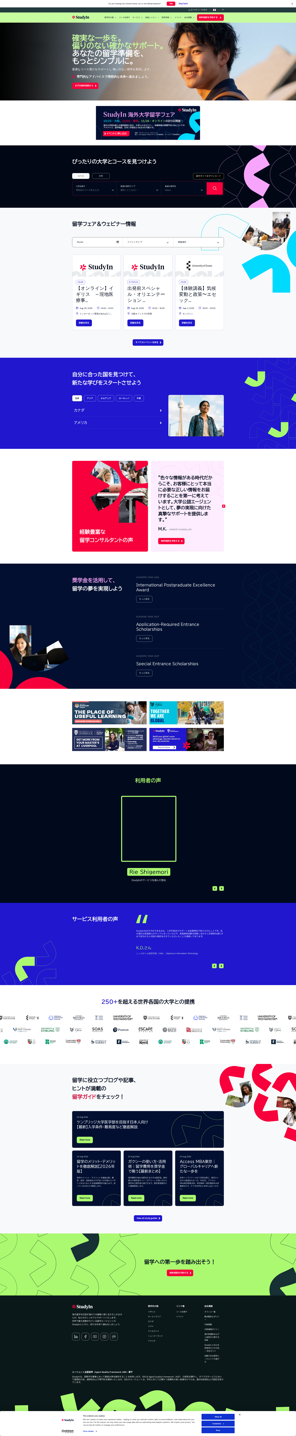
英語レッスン (150, 17)
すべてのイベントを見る (147, 342)
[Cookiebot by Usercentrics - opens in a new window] (68, 1431)
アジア (90, 398)
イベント (178, 17)
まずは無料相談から (84, 85)
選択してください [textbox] (128, 190)
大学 (101, 176)
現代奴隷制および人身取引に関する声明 (211, 1337)
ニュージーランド (155, 1336)
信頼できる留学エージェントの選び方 (211, 1359)
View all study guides (147, 1218)
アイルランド (153, 1331)
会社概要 (188, 17)
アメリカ (151, 1341)
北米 (77, 398)
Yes (171, 3)
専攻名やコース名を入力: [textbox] (87, 190)
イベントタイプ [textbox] (134, 242)
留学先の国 (109, 17)
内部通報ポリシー (211, 1329)
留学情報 (165, 17)
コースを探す (124, 17)
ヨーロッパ (124, 398)
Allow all (218, 1417)
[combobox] (94, 190)
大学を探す (80, 186)
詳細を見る (84, 322)
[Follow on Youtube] (95, 1336)
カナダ (151, 1321)
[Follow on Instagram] (104, 1336)
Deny (218, 1430)
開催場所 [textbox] (182, 242)
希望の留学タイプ (127, 186)
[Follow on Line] (114, 1336)
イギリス (151, 1311)
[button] (223, 506)
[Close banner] (239, 1414)
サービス (136, 17)
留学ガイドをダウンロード (208, 176)
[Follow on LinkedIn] (76, 1336)
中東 (139, 398)
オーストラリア (154, 1316)
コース (81, 176)
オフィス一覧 (210, 1311)
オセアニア (106, 398)
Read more (85, 1139)
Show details (88, 1431)
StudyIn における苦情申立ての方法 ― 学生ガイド (211, 1348)
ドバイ (151, 1326)
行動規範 (208, 1324)
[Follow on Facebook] (85, 1336)
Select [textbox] (168, 190)
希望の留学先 (170, 186)
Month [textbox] (80, 242)
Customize (216, 1424)
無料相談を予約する (208, 17)
